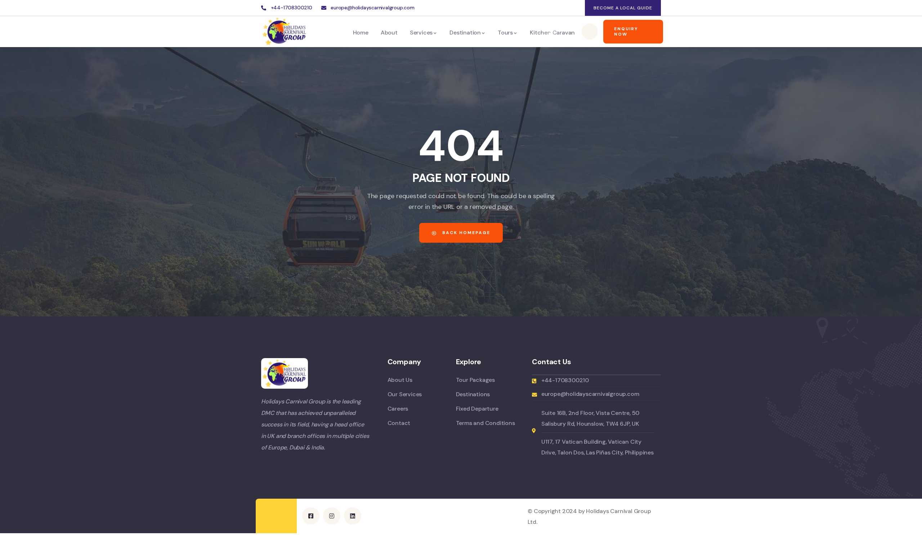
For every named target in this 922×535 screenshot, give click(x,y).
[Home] (284, 31)
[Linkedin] (575, 8)
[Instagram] (561, 8)
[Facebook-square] (310, 516)
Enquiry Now (626, 31)
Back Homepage (465, 233)
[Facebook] (546, 8)
